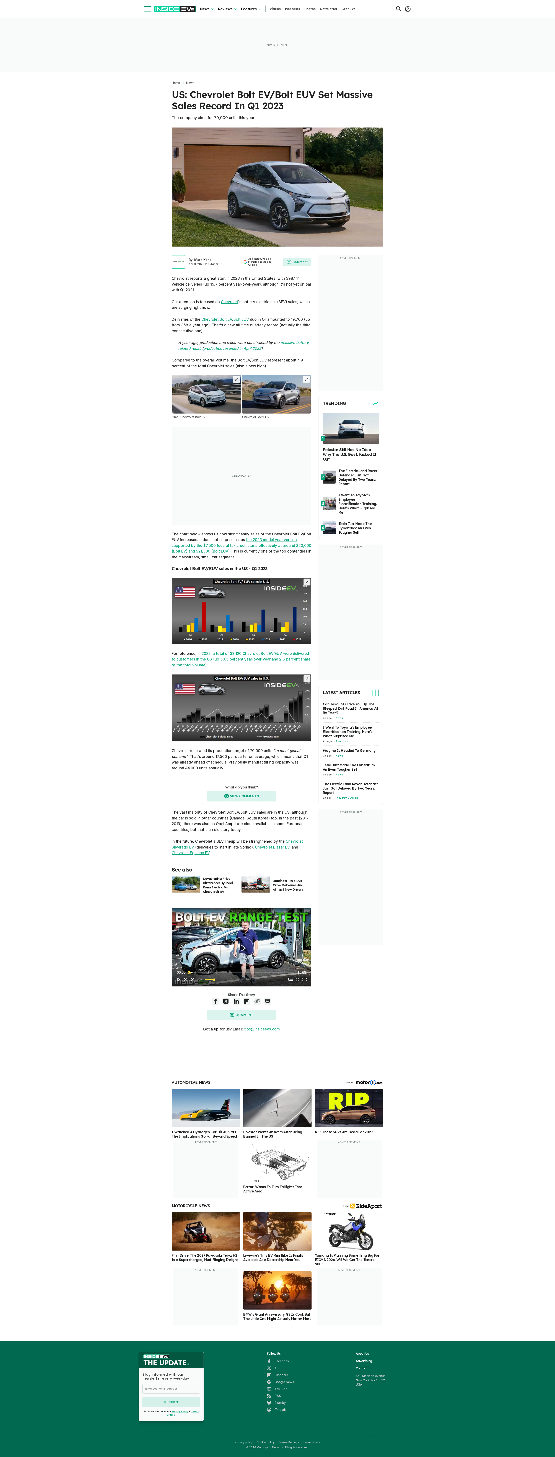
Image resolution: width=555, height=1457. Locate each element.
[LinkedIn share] (236, 1001)
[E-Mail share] (267, 1001)
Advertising (364, 1361)
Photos (310, 9)
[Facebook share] (215, 1001)
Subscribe (171, 1402)
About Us (362, 1354)
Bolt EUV (241, 319)
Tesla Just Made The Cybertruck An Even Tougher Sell (349, 767)
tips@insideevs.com (262, 1029)
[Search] (398, 8)
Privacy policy (244, 1442)
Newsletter (328, 9)
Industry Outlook (347, 798)
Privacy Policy (180, 1411)
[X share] (226, 1001)
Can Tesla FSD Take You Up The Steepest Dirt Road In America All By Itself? (350, 708)
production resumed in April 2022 (232, 348)
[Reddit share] (257, 1001)
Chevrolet (229, 302)
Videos (275, 9)
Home (176, 83)
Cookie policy (265, 1442)
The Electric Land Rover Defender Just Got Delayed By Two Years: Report (350, 788)
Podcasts (292, 9)
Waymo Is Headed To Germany (349, 751)
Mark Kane (203, 260)
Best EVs (349, 9)
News (204, 9)
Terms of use (311, 1442)
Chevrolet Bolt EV (216, 319)
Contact (361, 1368)
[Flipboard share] (246, 1001)
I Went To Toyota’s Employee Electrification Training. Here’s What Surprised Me (347, 731)
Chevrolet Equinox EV (190, 853)
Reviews (225, 9)
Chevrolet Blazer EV (272, 847)
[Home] (175, 9)
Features (249, 9)
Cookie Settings (288, 1442)
